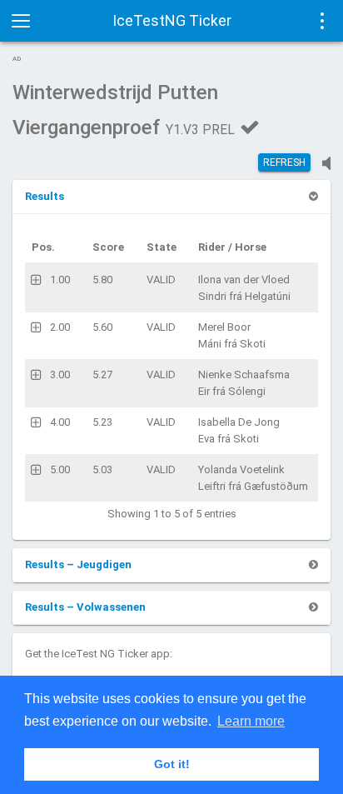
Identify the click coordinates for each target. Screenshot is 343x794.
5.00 (60, 469)
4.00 (60, 422)
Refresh (284, 162)
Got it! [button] (172, 764)
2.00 (60, 327)
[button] (44, 196)
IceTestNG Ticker (171, 20)
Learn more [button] (251, 721)
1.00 (60, 279)
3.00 (60, 374)
